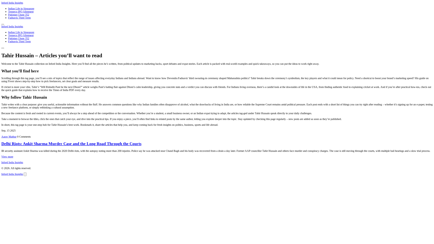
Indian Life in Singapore (21, 8)
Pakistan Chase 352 (18, 14)
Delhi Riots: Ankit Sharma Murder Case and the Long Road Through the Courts (71, 143)
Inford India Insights (12, 2)
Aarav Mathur (8, 136)
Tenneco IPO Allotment (21, 11)
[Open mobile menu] (2, 24)
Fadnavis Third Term (19, 17)
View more (7, 156)
